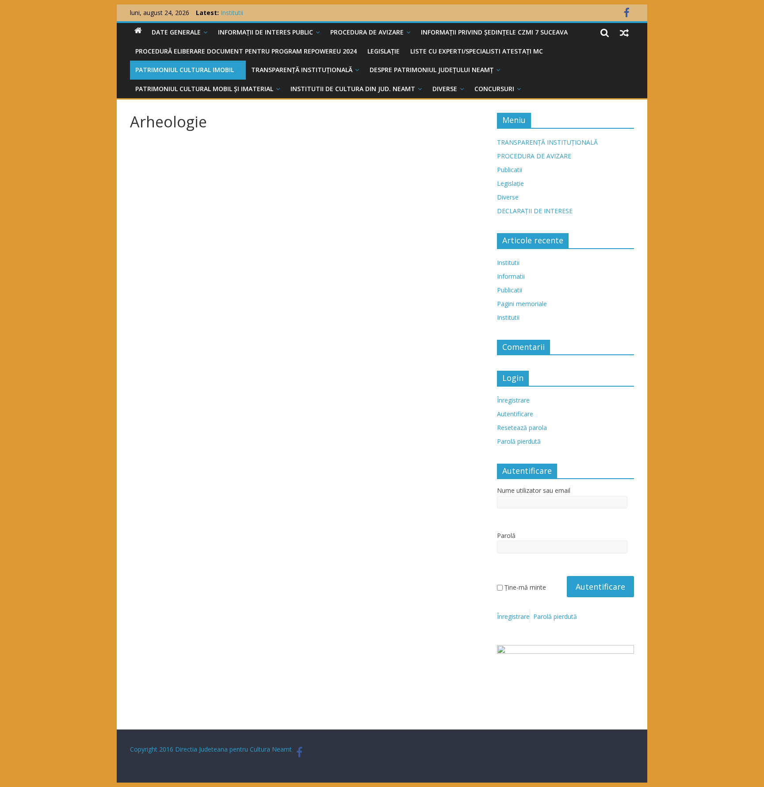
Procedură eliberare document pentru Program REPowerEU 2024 (246, 51)
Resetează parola (522, 427)
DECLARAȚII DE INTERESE (535, 211)
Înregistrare (513, 400)
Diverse (444, 88)
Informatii (511, 276)
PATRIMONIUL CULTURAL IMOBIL (184, 69)
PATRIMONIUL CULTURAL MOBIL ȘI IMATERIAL (204, 88)
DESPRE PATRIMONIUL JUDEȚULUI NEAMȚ (431, 69)
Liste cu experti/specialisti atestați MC (476, 51)
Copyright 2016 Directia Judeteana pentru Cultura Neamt (211, 749)
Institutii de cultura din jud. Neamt (352, 88)
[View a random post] (624, 32)
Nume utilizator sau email (533, 490)
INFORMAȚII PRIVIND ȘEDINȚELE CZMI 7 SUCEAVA (494, 32)
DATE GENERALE (176, 32)
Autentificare (515, 414)
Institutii (508, 262)
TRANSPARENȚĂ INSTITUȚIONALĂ (301, 69)
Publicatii (509, 169)
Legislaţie (383, 51)
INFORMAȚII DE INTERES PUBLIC (265, 32)
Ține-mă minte (525, 587)
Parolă (506, 535)
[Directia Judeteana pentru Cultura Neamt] (138, 30)
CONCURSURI (494, 88)
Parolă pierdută (519, 441)
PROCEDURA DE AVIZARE (367, 32)
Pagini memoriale (522, 303)
